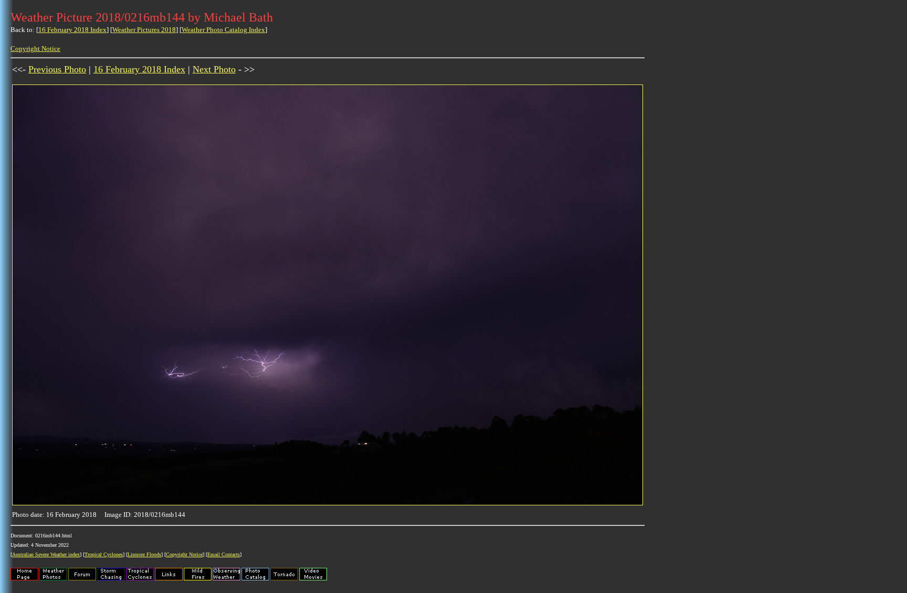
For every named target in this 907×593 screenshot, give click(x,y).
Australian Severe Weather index (46, 554)
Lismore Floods (144, 554)
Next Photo (214, 69)
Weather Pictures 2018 (144, 30)
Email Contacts (223, 554)
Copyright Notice (35, 48)
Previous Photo (57, 69)
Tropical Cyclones (104, 554)
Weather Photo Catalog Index (223, 30)
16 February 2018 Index (72, 30)
